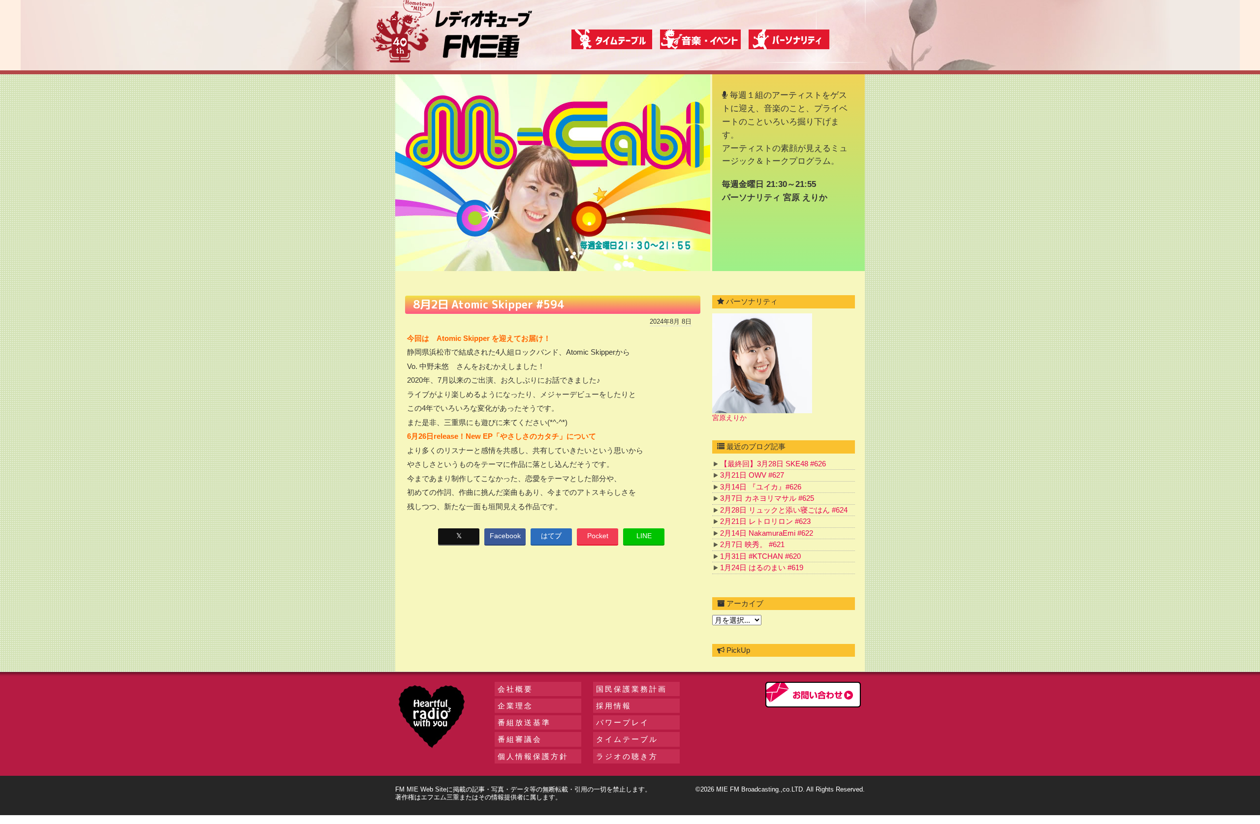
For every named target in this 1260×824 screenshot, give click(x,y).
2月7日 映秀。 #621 (752, 544)
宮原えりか (729, 418)
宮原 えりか (805, 197)
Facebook (505, 536)
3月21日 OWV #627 (752, 475)
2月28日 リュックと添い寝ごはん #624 (784, 510)
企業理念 (515, 706)
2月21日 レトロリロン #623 (765, 521)
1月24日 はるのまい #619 (761, 567)
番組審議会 (520, 739)
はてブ (551, 536)
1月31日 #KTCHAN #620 (760, 556)
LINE (644, 536)
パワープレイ (622, 722)
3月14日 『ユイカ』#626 (760, 487)
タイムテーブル (627, 739)
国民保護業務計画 (631, 689)
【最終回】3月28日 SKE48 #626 (773, 463)
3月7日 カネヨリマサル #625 (767, 498)
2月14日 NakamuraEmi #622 (766, 533)
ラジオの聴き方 (627, 756)
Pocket (597, 536)
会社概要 (515, 689)
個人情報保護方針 (533, 756)
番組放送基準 (524, 722)
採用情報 (613, 706)
